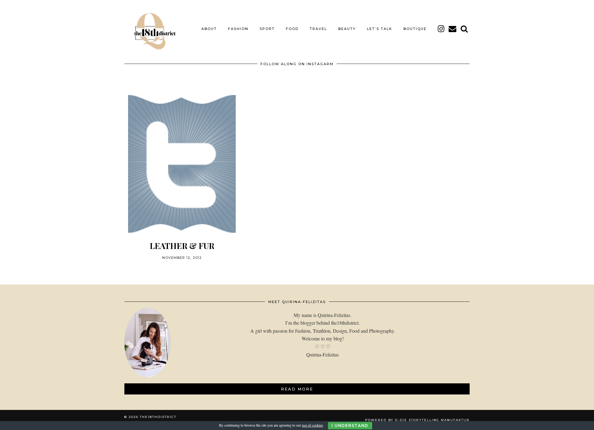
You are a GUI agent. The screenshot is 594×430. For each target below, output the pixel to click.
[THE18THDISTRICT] (151, 29)
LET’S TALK (379, 29)
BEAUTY (347, 29)
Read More (297, 388)
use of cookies (312, 425)
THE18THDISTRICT (158, 417)
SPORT (267, 29)
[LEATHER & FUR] (182, 163)
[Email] (453, 29)
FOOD (292, 29)
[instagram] (441, 29)
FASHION (238, 29)
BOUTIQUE (415, 29)
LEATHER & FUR (182, 246)
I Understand (350, 425)
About (209, 29)
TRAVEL (318, 29)
